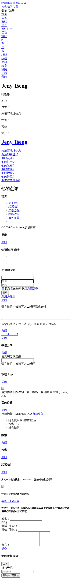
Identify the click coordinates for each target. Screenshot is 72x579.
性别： (5, 120)
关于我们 (14, 203)
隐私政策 (14, 214)
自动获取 (38, 413)
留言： (5, 544)
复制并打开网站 (11, 575)
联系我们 (14, 206)
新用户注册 (8, 296)
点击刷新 (33, 324)
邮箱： (5, 522)
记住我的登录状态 (16, 288)
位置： (5, 107)
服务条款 (14, 217)
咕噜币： (7, 94)
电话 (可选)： (9, 525)
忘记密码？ (34, 288)
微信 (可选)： (9, 529)
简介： (5, 132)
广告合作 (14, 210)
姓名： (5, 518)
